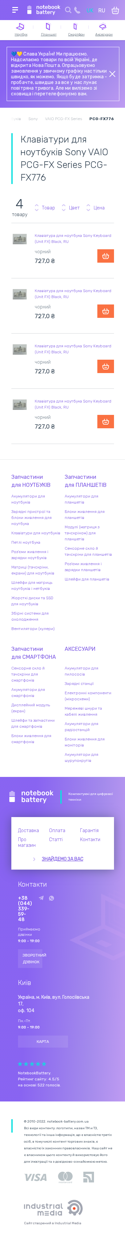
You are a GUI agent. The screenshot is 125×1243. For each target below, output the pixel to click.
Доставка (28, 830)
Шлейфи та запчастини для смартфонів (33, 723)
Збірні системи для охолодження (30, 616)
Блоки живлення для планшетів (85, 514)
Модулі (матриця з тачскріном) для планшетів (82, 533)
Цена (99, 208)
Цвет (74, 208)
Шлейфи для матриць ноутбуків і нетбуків (31, 585)
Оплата (57, 830)
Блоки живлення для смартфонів (31, 738)
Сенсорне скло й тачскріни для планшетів (88, 551)
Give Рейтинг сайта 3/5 (32, 1064)
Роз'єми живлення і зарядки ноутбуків (29, 554)
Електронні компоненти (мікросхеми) (88, 696)
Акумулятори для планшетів (81, 499)
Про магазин (27, 842)
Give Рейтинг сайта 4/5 (38, 1064)
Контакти (90, 839)
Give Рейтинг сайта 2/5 (26, 1064)
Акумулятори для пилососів (81, 671)
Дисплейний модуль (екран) (30, 708)
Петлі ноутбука (25, 542)
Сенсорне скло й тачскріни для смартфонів (28, 674)
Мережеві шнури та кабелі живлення (83, 711)
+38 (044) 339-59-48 (25, 909)
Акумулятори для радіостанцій (81, 726)
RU (101, 10)
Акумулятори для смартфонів (28, 692)
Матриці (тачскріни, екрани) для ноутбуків (32, 570)
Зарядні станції (79, 683)
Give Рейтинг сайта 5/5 (44, 1064)
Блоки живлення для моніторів (85, 742)
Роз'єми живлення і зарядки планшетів (83, 566)
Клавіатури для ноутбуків (35, 533)
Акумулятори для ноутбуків (28, 499)
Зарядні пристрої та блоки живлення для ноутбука (31, 517)
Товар (48, 208)
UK (90, 10)
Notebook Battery (31, 797)
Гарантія (89, 830)
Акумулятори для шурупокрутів (81, 757)
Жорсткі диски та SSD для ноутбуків (32, 601)
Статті (56, 839)
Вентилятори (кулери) (33, 628)
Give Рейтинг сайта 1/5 (20, 1064)
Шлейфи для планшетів (87, 579)
